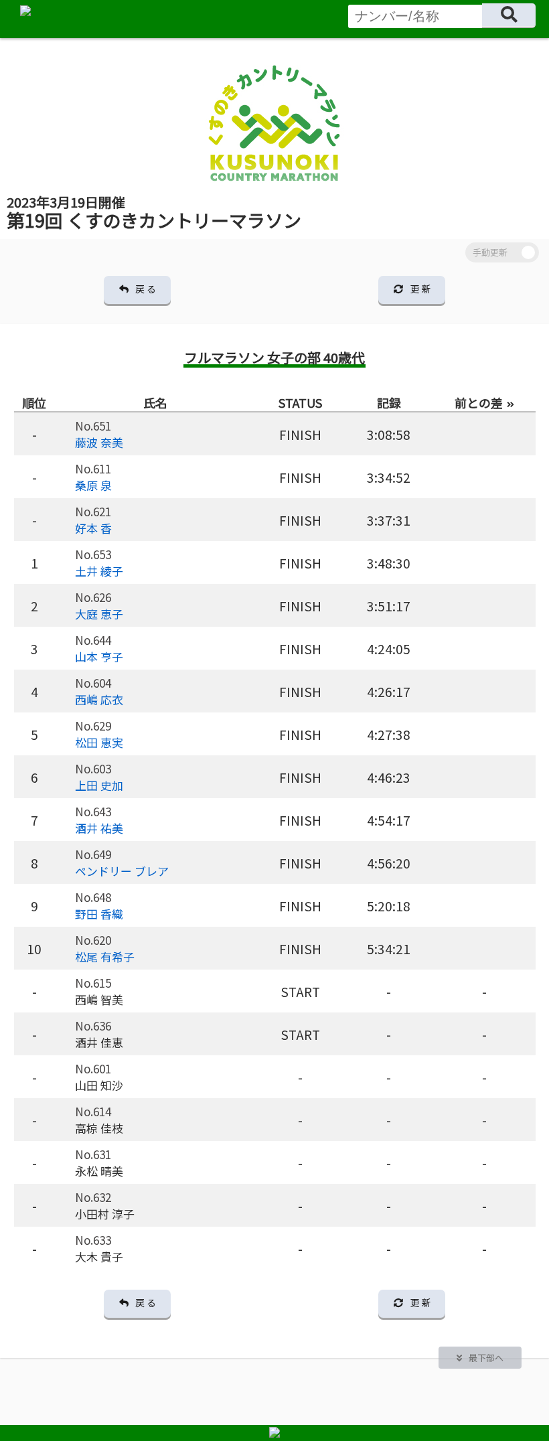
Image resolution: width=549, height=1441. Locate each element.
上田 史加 (99, 785)
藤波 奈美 (99, 442)
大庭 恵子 (99, 613)
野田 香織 (99, 913)
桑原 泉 (93, 485)
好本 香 (93, 528)
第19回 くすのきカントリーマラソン (154, 212)
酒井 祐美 (99, 828)
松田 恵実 (99, 742)
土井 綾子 (99, 570)
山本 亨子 (99, 656)
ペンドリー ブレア (122, 870)
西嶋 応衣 (99, 699)
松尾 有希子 (105, 956)
